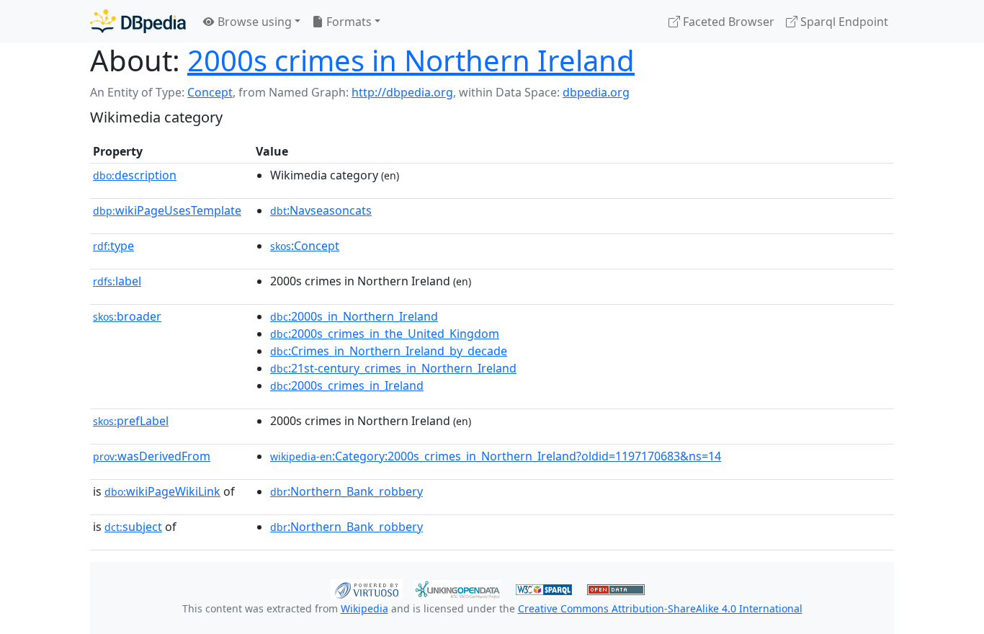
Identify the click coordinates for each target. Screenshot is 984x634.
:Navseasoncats (321, 210)
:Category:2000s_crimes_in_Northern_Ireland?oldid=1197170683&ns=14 (495, 456)
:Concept (304, 246)
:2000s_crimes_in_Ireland (347, 385)
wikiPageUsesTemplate (167, 210)
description (134, 175)
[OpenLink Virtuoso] (367, 588)
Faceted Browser (727, 22)
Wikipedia (364, 608)
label (117, 281)
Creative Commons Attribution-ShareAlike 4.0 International (660, 608)
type (113, 246)
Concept (210, 92)
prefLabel (131, 421)
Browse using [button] (253, 22)
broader (127, 316)
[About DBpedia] (138, 21)
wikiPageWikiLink (162, 491)
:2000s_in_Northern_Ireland (354, 316)
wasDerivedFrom (151, 456)
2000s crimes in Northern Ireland (411, 60)
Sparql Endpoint (842, 22)
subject (133, 527)
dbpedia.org (596, 92)
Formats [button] (347, 22)
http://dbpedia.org (402, 92)
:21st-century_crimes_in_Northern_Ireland (393, 368)
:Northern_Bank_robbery (346, 491)
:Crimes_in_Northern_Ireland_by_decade (388, 351)
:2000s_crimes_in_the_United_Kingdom (384, 333)
